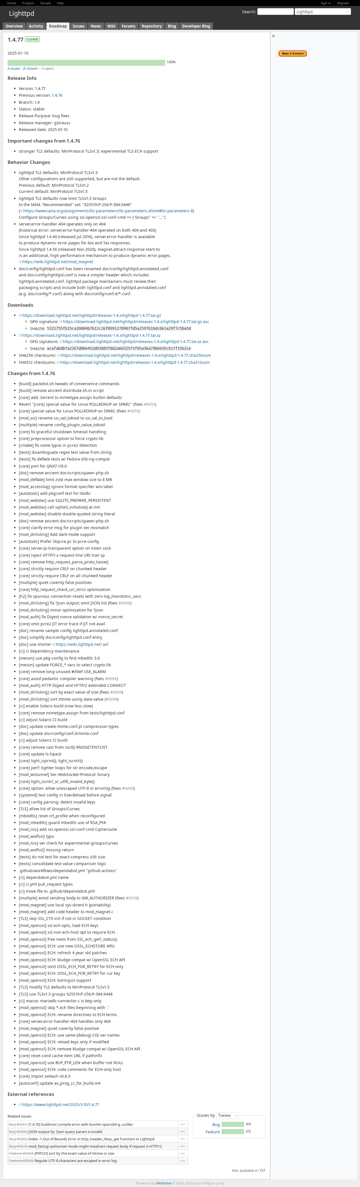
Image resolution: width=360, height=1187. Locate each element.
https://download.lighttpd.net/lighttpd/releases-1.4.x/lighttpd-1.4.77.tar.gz (91, 315)
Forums (129, 26)
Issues (79, 26)
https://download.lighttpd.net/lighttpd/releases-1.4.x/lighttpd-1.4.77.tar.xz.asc (136, 341)
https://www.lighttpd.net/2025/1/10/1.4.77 (60, 1104)
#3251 (149, 404)
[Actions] (182, 1124)
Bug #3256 (18, 1131)
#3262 (111, 678)
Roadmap (58, 26)
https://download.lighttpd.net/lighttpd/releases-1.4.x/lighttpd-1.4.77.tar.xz (91, 335)
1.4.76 (57, 95)
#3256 (124, 603)
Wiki (111, 26)
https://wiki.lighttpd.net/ (79, 644)
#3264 (116, 692)
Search (248, 11)
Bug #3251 (18, 1124)
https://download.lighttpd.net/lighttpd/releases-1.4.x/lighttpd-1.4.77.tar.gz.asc (136, 321)
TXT (263, 1170)
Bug (216, 1124)
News (96, 26)
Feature (213, 1131)
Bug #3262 (18, 1138)
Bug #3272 (18, 1146)
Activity (36, 26)
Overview (14, 26)
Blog (172, 26)
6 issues (14, 68)
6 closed (30, 68)
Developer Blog (196, 26)
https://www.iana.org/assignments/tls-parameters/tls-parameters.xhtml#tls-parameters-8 (108, 210)
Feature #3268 (21, 1160)
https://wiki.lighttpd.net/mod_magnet (57, 261)
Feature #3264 (21, 1153)
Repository (152, 26)
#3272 (131, 898)
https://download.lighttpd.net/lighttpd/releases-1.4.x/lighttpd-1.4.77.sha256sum (136, 355)
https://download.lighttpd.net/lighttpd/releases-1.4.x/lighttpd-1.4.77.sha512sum (135, 362)
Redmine (163, 1183)
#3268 (128, 788)
